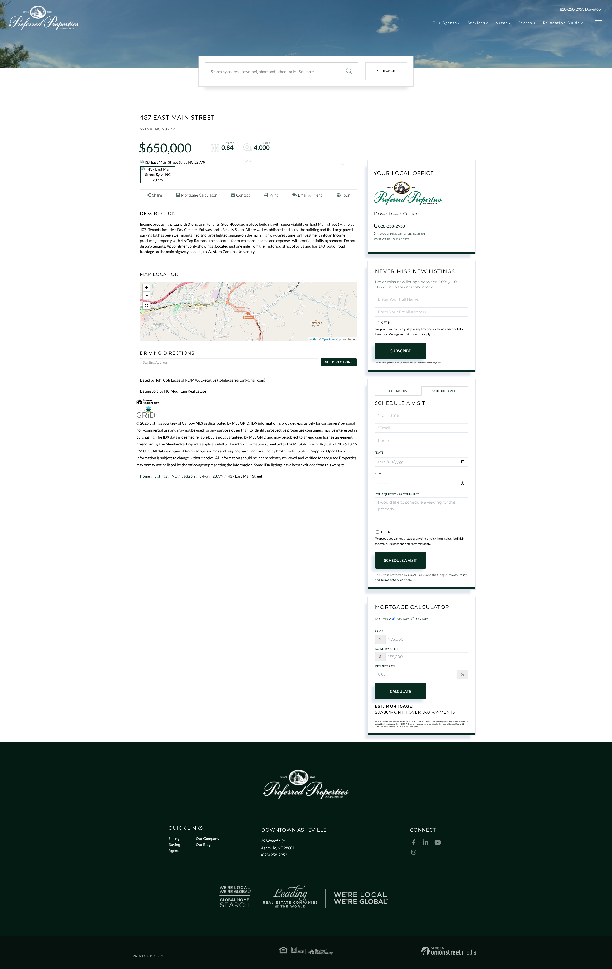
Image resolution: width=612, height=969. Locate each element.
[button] (349, 71)
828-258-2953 (572, 9)
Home (145, 476)
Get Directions (339, 362)
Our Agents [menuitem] (444, 22)
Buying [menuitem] (174, 844)
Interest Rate (385, 666)
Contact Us (382, 239)
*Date (379, 452)
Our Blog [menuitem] (203, 844)
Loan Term (383, 619)
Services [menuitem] (476, 22)
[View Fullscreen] (146, 305)
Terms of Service (392, 580)
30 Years (402, 619)
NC (174, 476)
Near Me (388, 71)
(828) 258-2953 (274, 854)
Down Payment (386, 649)
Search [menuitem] (525, 22)
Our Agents (401, 239)
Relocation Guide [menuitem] (561, 22)
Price (379, 631)
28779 (218, 476)
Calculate (400, 691)
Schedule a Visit (444, 391)
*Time (379, 474)
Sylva (203, 476)
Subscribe (400, 351)
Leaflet (313, 339)
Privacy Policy (457, 575)
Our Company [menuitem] (207, 838)
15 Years (421, 619)
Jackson (188, 476)
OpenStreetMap (331, 339)
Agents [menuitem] (174, 850)
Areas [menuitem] (502, 22)
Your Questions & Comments (397, 494)
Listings (160, 476)
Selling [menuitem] (174, 838)
